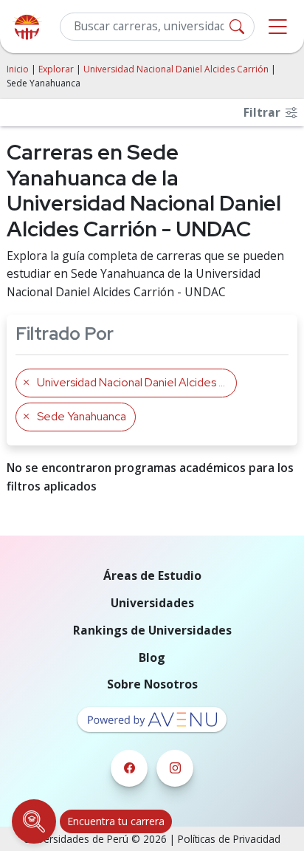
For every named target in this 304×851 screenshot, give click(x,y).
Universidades (152, 603)
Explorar (56, 69)
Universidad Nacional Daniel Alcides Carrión (176, 69)
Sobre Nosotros (152, 684)
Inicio (18, 69)
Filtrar (263, 112)
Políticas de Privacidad (229, 839)
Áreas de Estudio (152, 575)
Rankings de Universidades (152, 630)
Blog (152, 657)
